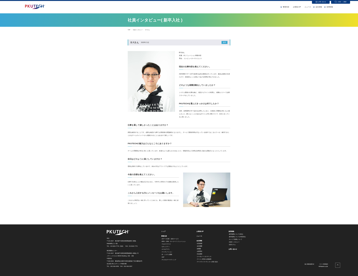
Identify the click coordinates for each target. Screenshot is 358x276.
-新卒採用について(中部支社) (237, 236)
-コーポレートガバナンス (204, 256)
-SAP (162, 257)
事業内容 (286, 7)
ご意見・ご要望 (341, 2)
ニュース (308, 7)
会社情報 (319, 7)
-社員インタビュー (234, 242)
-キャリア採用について (235, 239)
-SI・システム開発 (166, 254)
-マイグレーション (166, 252)
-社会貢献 (199, 254)
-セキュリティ (165, 246)
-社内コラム (232, 244)
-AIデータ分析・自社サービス (170, 239)
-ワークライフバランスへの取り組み (207, 261)
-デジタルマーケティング (168, 259)
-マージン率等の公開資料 (204, 259)
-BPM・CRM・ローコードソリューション (173, 241)
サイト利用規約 (323, 264)
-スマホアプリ (165, 249)
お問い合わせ (322, 2)
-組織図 (199, 248)
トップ (163, 231)
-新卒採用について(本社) (236, 234)
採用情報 (330, 7)
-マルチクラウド (166, 244)
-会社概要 (199, 246)
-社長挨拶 (199, 243)
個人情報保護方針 (309, 264)
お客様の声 (297, 7)
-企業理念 (199, 251)
